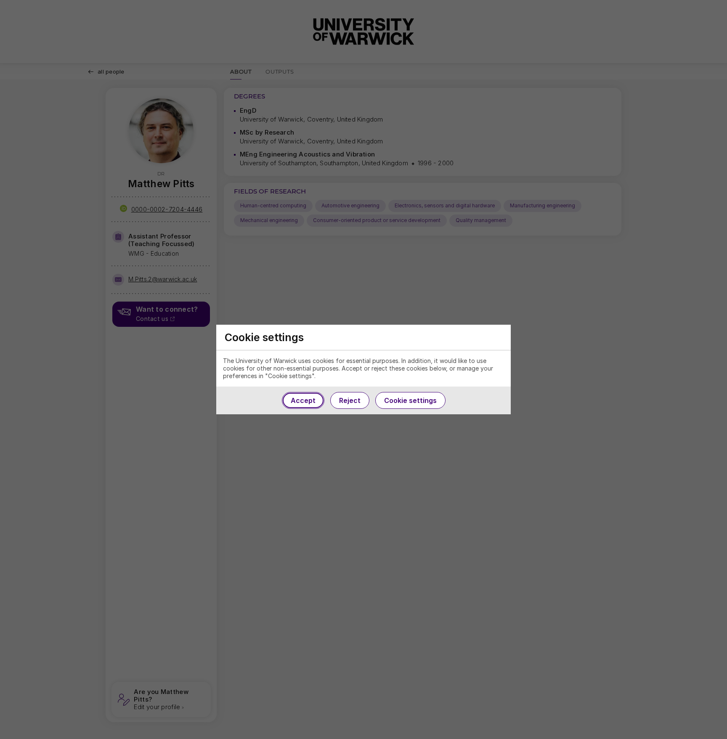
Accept (303, 400)
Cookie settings (410, 400)
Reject (350, 400)
